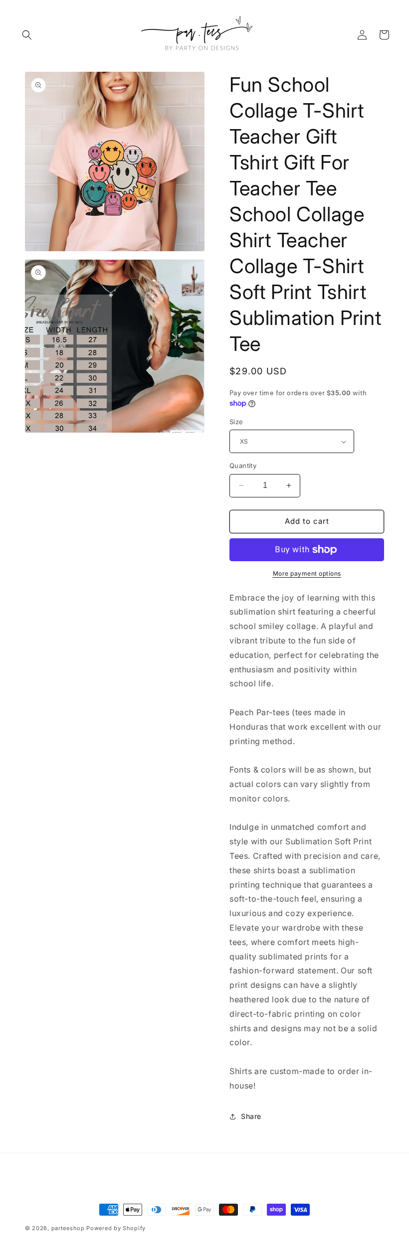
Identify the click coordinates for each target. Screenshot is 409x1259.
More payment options (307, 573)
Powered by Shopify (116, 1228)
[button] (27, 35)
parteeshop (68, 1228)
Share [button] (251, 1116)
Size (236, 422)
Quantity (242, 466)
